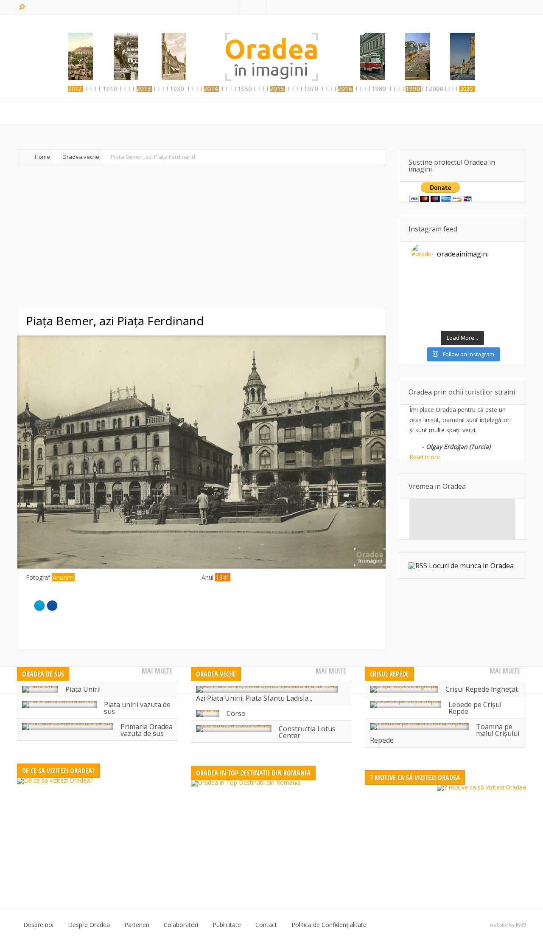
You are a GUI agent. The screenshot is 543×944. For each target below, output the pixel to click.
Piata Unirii (83, 689)
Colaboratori (181, 925)
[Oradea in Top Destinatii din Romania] (271, 833)
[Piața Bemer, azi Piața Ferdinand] (201, 566)
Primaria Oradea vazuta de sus (146, 730)
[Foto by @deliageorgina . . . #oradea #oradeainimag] (424, 299)
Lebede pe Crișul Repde (474, 708)
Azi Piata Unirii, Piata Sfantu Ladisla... (254, 698)
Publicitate (227, 925)
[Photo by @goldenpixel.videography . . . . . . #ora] (500, 321)
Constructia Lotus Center (307, 732)
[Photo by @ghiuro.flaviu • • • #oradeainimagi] (475, 321)
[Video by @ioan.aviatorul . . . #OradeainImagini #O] (475, 276)
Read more (424, 457)
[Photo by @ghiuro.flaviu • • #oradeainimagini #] (424, 288)
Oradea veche (80, 157)
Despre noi (38, 925)
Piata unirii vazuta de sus (137, 708)
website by (508, 925)
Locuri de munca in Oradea (471, 565)
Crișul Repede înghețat (481, 689)
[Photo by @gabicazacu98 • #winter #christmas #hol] (500, 310)
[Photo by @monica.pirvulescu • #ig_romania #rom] (500, 276)
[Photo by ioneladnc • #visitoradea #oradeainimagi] (500, 299)
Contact (266, 925)
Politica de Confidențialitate (329, 925)
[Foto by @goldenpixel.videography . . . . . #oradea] (500, 288)
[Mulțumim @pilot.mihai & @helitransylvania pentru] (449, 288)
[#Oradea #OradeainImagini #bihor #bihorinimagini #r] (424, 276)
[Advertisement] (201, 237)
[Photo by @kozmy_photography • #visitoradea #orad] (449, 299)
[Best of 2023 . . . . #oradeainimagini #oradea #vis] (475, 310)
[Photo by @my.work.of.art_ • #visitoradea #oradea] (424, 310)
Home (42, 157)
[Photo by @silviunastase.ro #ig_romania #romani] (475, 288)
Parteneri (136, 925)
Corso (236, 713)
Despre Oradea (89, 925)
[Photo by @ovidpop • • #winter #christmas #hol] (424, 321)
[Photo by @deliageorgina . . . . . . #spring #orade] (449, 276)
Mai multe (157, 671)
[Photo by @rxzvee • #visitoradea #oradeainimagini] (475, 299)
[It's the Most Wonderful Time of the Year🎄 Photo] (449, 321)
